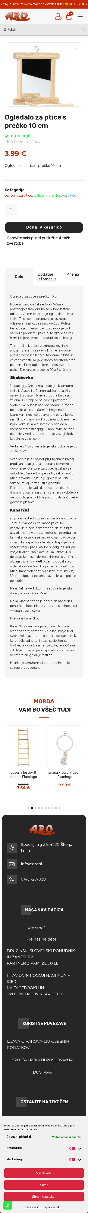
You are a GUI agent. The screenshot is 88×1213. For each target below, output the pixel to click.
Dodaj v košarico (44, 227)
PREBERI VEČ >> (77, 4)
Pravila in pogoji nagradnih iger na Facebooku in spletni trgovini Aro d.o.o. (39, 984)
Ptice (72, 195)
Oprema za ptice (18, 195)
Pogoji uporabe (52, 1207)
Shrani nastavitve (44, 1196)
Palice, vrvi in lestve (50, 195)
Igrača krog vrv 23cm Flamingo (65, 774)
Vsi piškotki (44, 1173)
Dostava (42, 1072)
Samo (44, 1185)
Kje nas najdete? (42, 939)
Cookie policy (33, 1207)
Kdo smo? (35, 928)
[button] (75, 50)
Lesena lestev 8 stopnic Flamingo (23, 774)
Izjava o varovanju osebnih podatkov (38, 1044)
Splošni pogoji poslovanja (42, 1060)
